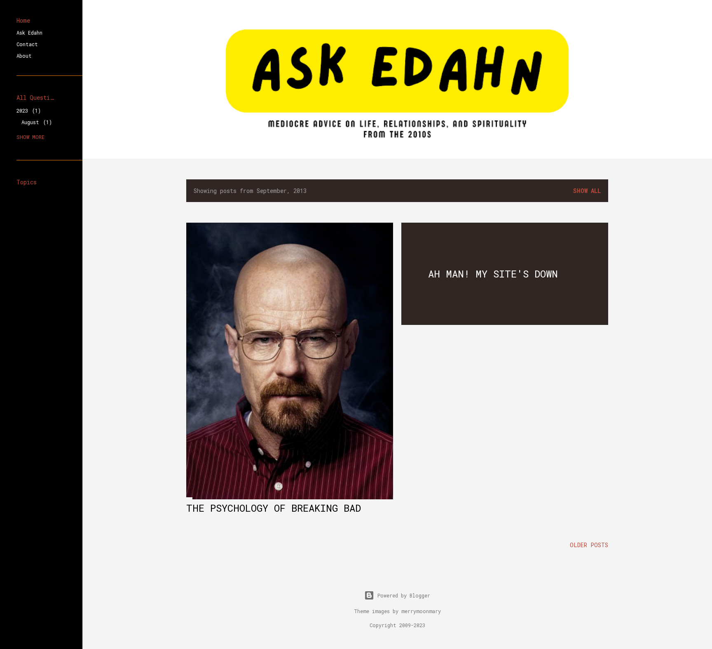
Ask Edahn (29, 32)
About (24, 55)
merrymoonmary (421, 611)
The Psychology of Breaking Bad (273, 508)
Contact (27, 44)
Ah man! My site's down (493, 273)
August (35, 122)
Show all (587, 191)
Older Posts (589, 545)
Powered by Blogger (403, 595)
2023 (27, 110)
